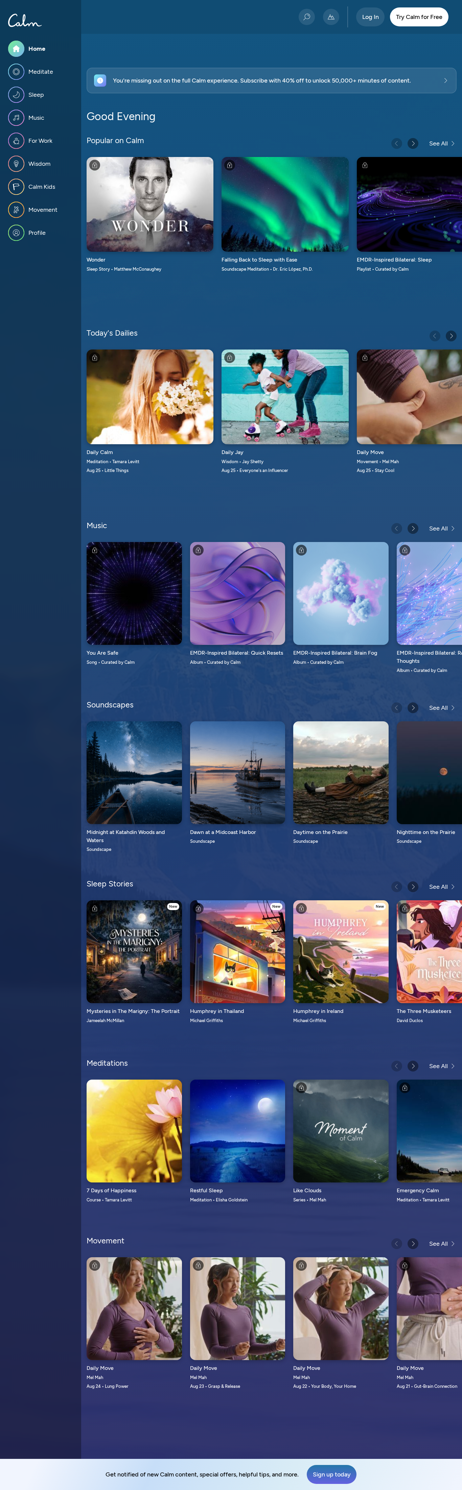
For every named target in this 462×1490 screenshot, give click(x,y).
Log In (370, 17)
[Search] (307, 17)
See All (438, 143)
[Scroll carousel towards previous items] (396, 143)
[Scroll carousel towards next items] (413, 143)
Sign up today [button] (332, 1474)
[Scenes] (331, 17)
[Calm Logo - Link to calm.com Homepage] (25, 20)
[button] (272, 80)
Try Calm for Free (419, 17)
